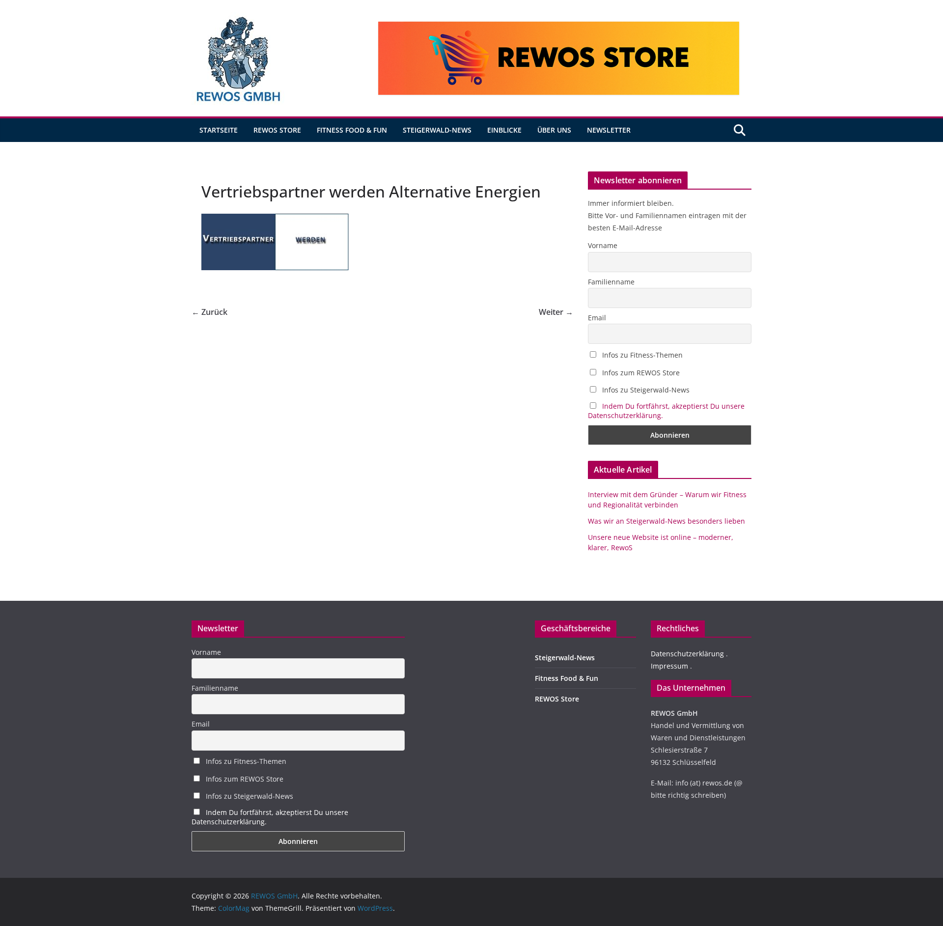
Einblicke (504, 130)
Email (597, 317)
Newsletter (609, 130)
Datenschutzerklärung (687, 653)
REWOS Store (277, 130)
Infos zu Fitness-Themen (641, 355)
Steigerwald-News (437, 130)
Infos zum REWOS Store (640, 372)
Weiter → (556, 312)
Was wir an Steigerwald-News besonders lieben (666, 521)
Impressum (669, 666)
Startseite (218, 130)
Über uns (554, 130)
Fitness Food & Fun (352, 130)
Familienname (611, 281)
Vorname (602, 245)
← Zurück (209, 312)
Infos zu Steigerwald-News (645, 389)
